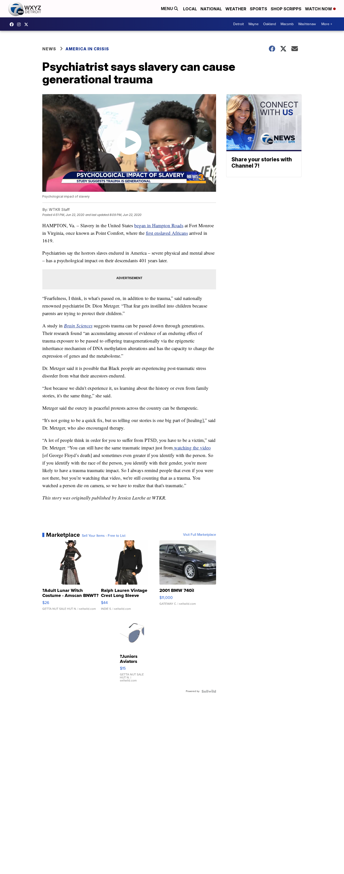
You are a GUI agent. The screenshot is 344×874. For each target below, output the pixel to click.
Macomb (287, 24)
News (49, 48)
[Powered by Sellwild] (208, 691)
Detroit (238, 24)
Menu (167, 9)
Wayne (253, 24)
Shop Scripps (286, 8)
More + (326, 24)
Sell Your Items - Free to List (103, 536)
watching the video (192, 447)
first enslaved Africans (167, 233)
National (211, 8)
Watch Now (319, 8)
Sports (258, 8)
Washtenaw (307, 24)
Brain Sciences (78, 325)
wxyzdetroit (13, 24)
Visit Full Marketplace (199, 535)
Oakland (269, 24)
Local (190, 8)
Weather (235, 8)
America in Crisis (87, 48)
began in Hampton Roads (158, 225)
